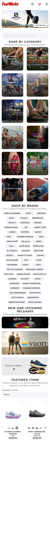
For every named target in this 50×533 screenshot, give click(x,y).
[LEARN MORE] (25, 322)
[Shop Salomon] (25, 19)
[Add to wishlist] (21, 403)
